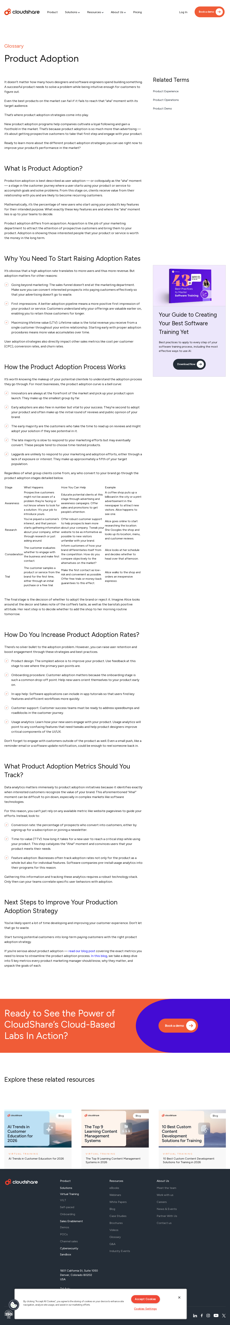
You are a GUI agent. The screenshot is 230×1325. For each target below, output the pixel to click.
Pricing (137, 12)
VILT (63, 1200)
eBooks (114, 1188)
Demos (64, 1227)
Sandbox (65, 1254)
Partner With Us (167, 1216)
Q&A (112, 1244)
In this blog (99, 956)
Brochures (116, 1223)
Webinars (115, 1195)
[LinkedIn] (195, 1315)
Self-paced (67, 1207)
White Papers (118, 1202)
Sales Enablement (71, 1221)
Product (52, 12)
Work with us (165, 1195)
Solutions (71, 12)
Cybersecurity (69, 1248)
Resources (94, 12)
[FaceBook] (202, 1315)
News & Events (167, 1209)
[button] (14, 1305)
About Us (117, 12)
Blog (61, 1115)
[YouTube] (216, 1315)
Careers (162, 1202)
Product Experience (166, 91)
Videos (113, 1230)
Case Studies (117, 1216)
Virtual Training (69, 1194)
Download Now (186, 364)
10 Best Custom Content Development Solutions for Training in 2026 (188, 1160)
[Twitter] (224, 1315)
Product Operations (166, 100)
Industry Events (119, 1251)
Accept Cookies (145, 1299)
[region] (100, 1304)
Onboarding (67, 1214)
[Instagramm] (208, 1315)
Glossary (14, 46)
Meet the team (166, 1188)
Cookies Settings (145, 1308)
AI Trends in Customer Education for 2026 (36, 1158)
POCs (64, 1234)
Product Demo (162, 108)
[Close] (179, 1297)
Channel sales (69, 1241)
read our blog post (81, 951)
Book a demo (206, 11)
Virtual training (23, 1154)
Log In (183, 12)
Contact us (164, 1223)
